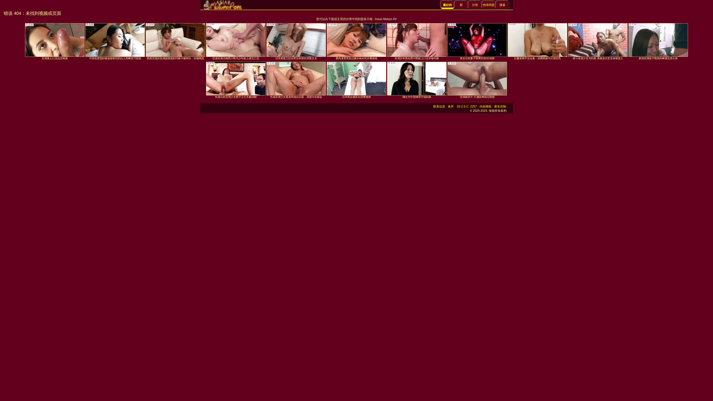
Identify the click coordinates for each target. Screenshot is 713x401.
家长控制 (500, 106)
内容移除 (485, 106)
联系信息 (439, 106)
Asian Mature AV (386, 19)
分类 (475, 4)
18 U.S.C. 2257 (467, 106)
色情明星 (489, 4)
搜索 (502, 4)
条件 (451, 106)
